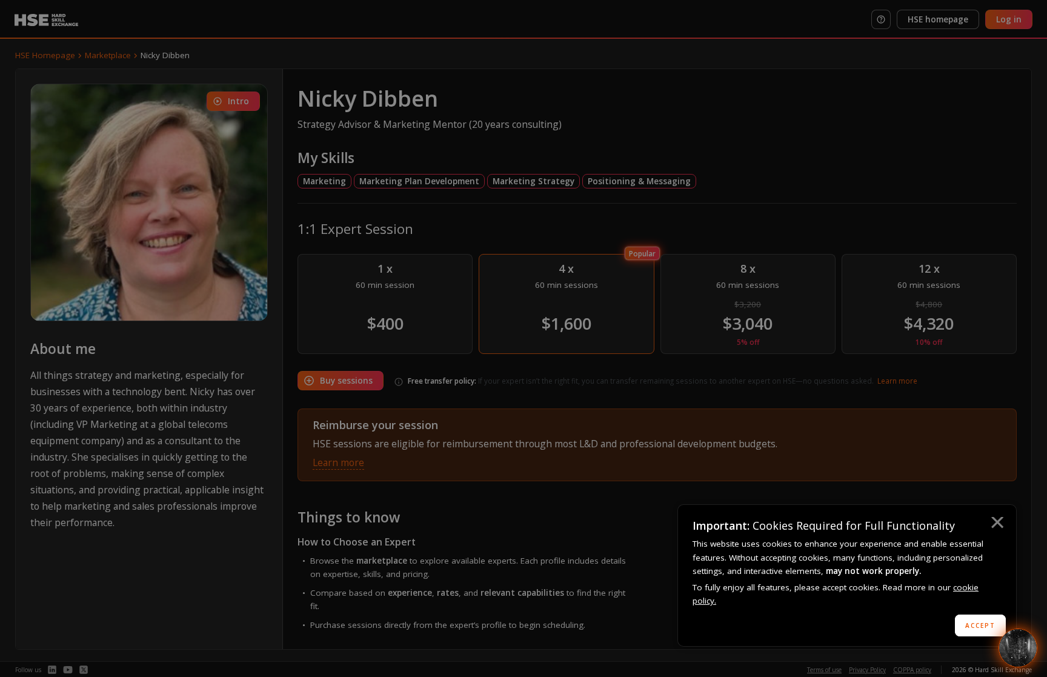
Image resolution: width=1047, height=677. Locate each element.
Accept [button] (980, 625)
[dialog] (847, 575)
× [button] (996, 524)
